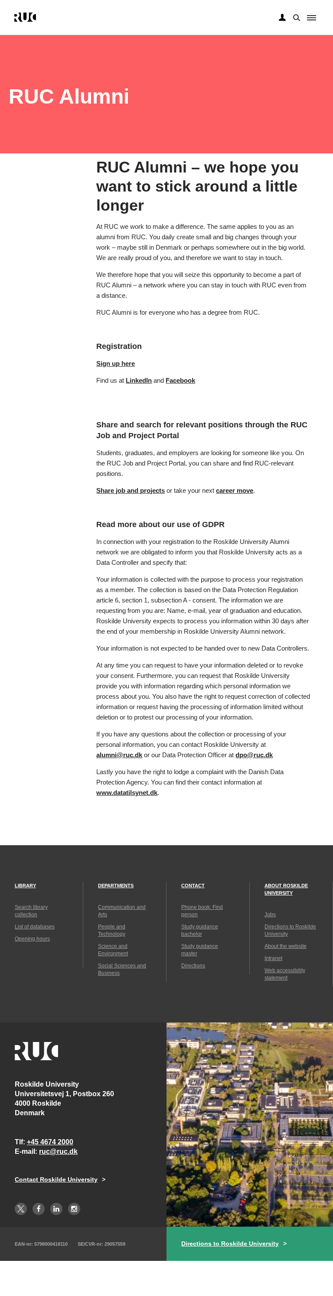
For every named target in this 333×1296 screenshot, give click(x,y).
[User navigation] (282, 18)
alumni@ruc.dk (119, 755)
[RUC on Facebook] (39, 1209)
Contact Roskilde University (56, 1179)
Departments (116, 885)
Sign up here (115, 363)
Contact (193, 885)
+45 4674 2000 (50, 1142)
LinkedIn (139, 380)
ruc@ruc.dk (58, 1151)
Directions (193, 966)
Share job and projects (130, 490)
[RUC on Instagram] (74, 1209)
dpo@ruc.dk (254, 755)
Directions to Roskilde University (230, 1243)
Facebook (180, 380)
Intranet (273, 958)
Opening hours (32, 939)
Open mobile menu (311, 17)
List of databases (35, 927)
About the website (285, 946)
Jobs (270, 915)
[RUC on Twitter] (21, 1209)
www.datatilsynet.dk (126, 792)
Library (25, 885)
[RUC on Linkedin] (56, 1209)
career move (234, 490)
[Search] (296, 17)
